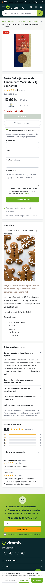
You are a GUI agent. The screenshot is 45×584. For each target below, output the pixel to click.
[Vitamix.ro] (15, 7)
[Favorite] (31, 7)
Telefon (13, 160)
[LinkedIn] (22, 552)
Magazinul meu (9, 561)
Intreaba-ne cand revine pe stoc (22, 130)
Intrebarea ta (11, 170)
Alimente (11, 21)
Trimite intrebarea (22, 200)
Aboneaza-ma (22, 530)
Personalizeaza (9, 580)
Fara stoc (22, 116)
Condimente (36, 21)
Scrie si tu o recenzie (15, 452)
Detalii (26, 194)
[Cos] (41, 7)
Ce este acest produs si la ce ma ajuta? (18, 354)
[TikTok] (16, 552)
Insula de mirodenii (23, 21)
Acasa (4, 21)
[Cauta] (40, 13)
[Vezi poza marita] (22, 51)
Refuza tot (24, 580)
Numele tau (10, 140)
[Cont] (36, 7)
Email (8, 150)
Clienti (5, 567)
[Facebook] (4, 552)
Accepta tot (37, 580)
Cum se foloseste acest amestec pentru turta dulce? (18, 381)
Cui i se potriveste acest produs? (18, 405)
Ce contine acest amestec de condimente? (17, 389)
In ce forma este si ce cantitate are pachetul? (20, 398)
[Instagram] (10, 552)
